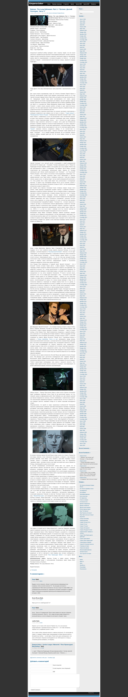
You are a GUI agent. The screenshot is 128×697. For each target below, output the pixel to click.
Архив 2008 (79, 4)
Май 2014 (82, 292)
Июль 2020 (82, 153)
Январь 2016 (83, 254)
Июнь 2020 (82, 155)
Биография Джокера (84, 494)
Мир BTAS (82, 516)
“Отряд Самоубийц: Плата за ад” (47, 339)
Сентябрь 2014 (83, 284)
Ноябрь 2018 (83, 191)
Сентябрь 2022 (83, 105)
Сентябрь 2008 (83, 419)
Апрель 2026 (83, 26)
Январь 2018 (83, 209)
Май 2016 (82, 247)
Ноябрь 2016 (83, 236)
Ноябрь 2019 (83, 168)
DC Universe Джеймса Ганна (86, 488)
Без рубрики (83, 492)
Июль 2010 (82, 378)
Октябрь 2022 (83, 103)
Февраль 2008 (83, 432)
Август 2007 (83, 443)
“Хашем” (32, 129)
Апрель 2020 (83, 159)
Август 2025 (83, 41)
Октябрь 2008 (83, 417)
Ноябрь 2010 (83, 370)
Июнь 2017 (82, 223)
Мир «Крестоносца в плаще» (87, 514)
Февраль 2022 (83, 118)
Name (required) (57, 665)
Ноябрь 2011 (83, 348)
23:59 (41, 622)
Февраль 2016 (83, 252)
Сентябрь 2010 (83, 374)
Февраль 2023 (83, 95)
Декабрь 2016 (83, 234)
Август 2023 (83, 84)
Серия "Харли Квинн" (85, 538)
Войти (81, 559)
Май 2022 (82, 112)
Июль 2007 (82, 445)
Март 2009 (82, 408)
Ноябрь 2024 (83, 58)
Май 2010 (82, 381)
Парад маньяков (84, 520)
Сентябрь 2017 (83, 217)
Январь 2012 (83, 344)
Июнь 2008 (82, 424)
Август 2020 (83, 151)
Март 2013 (82, 318)
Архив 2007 (86, 4)
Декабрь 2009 (83, 391)
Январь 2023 (83, 97)
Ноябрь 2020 (83, 146)
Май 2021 (82, 135)
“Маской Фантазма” (39, 495)
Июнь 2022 (82, 110)
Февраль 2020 (83, 163)
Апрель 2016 (83, 249)
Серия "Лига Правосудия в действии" (86, 536)
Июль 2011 (82, 355)
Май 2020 (82, 157)
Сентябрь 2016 (83, 239)
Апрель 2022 (83, 114)
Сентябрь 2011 (83, 351)
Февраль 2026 (83, 30)
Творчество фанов (84, 547)
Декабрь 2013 (83, 301)
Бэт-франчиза (83, 498)
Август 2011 (83, 353)
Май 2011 (82, 359)
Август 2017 (83, 219)
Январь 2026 (83, 32)
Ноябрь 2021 (83, 124)
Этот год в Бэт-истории (85, 553)
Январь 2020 (83, 165)
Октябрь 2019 (83, 170)
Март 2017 (82, 228)
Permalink (34, 570)
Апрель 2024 (83, 71)
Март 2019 (82, 183)
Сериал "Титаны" (84, 526)
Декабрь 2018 (83, 189)
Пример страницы (57, 4)
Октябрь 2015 (83, 260)
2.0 (82, 561)
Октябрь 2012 (83, 327)
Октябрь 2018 (83, 193)
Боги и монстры (83, 496)
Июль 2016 (82, 243)
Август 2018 (83, 196)
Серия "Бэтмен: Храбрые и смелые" (86, 532)
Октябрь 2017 (83, 215)
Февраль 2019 (83, 185)
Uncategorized (83, 490)
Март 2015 (82, 273)
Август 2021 (83, 129)
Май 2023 (82, 90)
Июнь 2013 (82, 312)
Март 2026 (82, 28)
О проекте (66, 4)
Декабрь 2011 (83, 346)
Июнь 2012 (82, 335)
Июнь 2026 (82, 23)
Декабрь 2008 (83, 413)
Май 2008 (82, 426)
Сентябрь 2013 (83, 307)
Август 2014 (83, 286)
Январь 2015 (83, 277)
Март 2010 (82, 385)
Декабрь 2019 (83, 166)
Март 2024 (82, 73)
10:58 (41, 609)
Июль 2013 (82, 310)
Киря (33, 579)
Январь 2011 (83, 366)
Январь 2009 (83, 411)
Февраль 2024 (83, 75)
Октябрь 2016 (83, 237)
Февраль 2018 (83, 208)
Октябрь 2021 (83, 125)
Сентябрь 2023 (83, 82)
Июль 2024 (82, 65)
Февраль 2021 (83, 140)
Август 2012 (83, 331)
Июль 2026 (82, 21)
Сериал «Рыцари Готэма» (86, 529)
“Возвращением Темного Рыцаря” (39, 114)
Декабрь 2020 (83, 144)
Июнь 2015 (82, 267)
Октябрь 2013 (83, 305)
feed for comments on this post (38, 657)
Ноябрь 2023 (83, 79)
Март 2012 (82, 340)
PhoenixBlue (83, 567)
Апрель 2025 (83, 49)
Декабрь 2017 (83, 211)
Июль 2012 (82, 333)
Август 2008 (83, 421)
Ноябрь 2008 (83, 415)
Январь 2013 (83, 322)
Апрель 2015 (83, 271)
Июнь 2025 (82, 45)
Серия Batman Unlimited (85, 542)
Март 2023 (82, 94)
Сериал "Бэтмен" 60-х (85, 522)
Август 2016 (83, 241)
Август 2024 (83, 64)
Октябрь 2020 (83, 148)
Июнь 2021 (82, 133)
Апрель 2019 (83, 181)
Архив (72, 4)
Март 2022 (82, 116)
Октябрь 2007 (83, 439)
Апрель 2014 (83, 294)
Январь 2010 (83, 389)
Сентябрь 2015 (83, 262)
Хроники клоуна (83, 551)
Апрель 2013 (83, 316)
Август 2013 (83, 309)
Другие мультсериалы (85, 507)
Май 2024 (82, 69)
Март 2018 (82, 206)
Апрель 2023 (83, 92)
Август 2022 (83, 107)
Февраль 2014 (83, 297)
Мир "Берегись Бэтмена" (86, 513)
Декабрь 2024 (83, 56)
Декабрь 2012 (83, 323)
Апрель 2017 (83, 226)
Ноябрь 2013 (83, 303)
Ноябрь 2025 (83, 36)
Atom (81, 563)
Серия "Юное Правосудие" (86, 540)
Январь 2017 (83, 232)
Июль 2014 (82, 288)
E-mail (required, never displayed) (61, 668)
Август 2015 (83, 264)
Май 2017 (82, 224)
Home (49, 4)
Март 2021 (82, 138)
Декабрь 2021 (83, 122)
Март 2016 (82, 251)
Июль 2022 (82, 109)
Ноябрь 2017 (83, 213)
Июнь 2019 (82, 178)
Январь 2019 (83, 187)
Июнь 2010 (82, 380)
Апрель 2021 (83, 137)
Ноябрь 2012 (83, 325)
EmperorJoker (36, 3)
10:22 (41, 599)
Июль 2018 (82, 198)
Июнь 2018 (82, 200)
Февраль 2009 (83, 409)
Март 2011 (82, 363)
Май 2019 (82, 180)
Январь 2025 (83, 54)
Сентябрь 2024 (83, 62)
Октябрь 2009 (83, 395)
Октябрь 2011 (83, 350)
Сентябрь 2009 (83, 396)
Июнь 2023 (82, 88)
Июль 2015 (82, 266)
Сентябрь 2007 (83, 441)
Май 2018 (82, 202)
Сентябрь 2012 (83, 329)
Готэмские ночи (83, 501)
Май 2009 (82, 404)
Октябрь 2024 (83, 60)
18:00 (42, 648)
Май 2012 (82, 337)
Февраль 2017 (83, 230)
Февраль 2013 (83, 320)
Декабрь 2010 (83, 368)
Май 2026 (82, 24)
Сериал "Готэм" (83, 524)
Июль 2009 (82, 400)
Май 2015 (82, 269)
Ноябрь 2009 (83, 393)
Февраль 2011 (83, 365)
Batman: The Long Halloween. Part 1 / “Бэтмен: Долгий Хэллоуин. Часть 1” (51, 10)
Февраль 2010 (83, 387)
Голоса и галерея (84, 499)
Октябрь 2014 (83, 282)
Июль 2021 (82, 131)
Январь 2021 (83, 142)
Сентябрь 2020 (83, 150)
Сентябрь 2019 (83, 172)
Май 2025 (82, 47)
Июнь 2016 (82, 245)
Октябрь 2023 (83, 80)
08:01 (41, 581)
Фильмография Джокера (85, 549)
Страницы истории (84, 546)
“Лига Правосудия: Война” (55, 555)
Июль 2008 (82, 423)
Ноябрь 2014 (83, 280)
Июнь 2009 (82, 402)
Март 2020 (82, 161)
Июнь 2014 (82, 290)
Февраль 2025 (83, 52)
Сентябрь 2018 (83, 195)
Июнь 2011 (82, 357)
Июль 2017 (82, 221)
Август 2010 (83, 376)
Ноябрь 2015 (83, 258)
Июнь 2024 (82, 67)
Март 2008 (82, 430)
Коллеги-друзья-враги (85, 509)
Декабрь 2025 (83, 34)
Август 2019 (83, 174)
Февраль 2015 (83, 275)
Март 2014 (82, 295)
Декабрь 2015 (83, 256)
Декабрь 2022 (83, 99)
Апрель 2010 (83, 383)
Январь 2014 (83, 299)
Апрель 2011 (83, 361)
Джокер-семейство (84, 505)
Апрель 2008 (83, 428)
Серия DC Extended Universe (87, 544)
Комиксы (93, 4)
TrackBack (51, 657)
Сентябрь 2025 (83, 39)
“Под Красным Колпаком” (55, 251)
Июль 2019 (82, 176)
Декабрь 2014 (83, 279)
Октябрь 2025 (83, 38)
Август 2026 (83, 19)
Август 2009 (83, 398)
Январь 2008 (83, 434)
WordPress (82, 565)
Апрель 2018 (83, 204)
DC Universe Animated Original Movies (55, 13)
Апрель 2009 (83, 406)
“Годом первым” (69, 113)
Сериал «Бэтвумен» (85, 527)
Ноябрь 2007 (83, 437)
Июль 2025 (82, 43)
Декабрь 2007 (83, 436)
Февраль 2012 (83, 342)
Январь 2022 (83, 120)
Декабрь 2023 (83, 77)
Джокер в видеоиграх (85, 503)
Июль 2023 (82, 86)
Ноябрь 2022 (83, 101)
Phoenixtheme (83, 569)
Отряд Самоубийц (84, 518)
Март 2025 (82, 51)
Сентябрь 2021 (83, 127)
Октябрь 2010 (83, 372)
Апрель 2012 (83, 338)
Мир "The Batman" (84, 511)
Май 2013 (82, 314)
